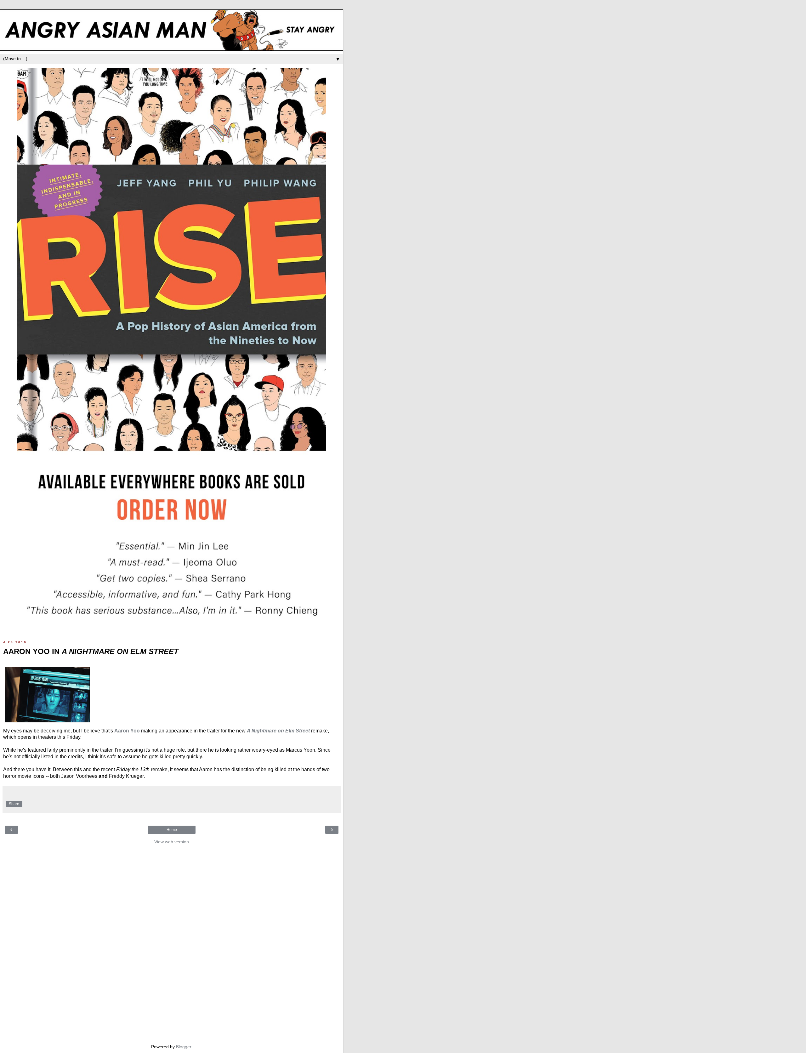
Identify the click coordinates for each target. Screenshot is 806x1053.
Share (14, 804)
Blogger (183, 1046)
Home (172, 830)
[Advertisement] (171, 942)
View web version (171, 841)
